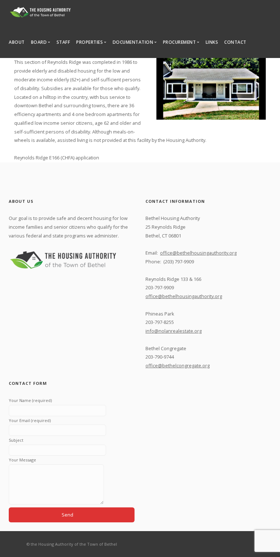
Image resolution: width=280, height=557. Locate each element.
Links (212, 42)
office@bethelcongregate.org (177, 365)
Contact (235, 42)
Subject (16, 440)
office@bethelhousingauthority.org (198, 253)
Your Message (22, 460)
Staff (63, 42)
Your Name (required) (30, 400)
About (17, 42)
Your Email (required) (30, 420)
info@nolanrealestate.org (173, 331)
